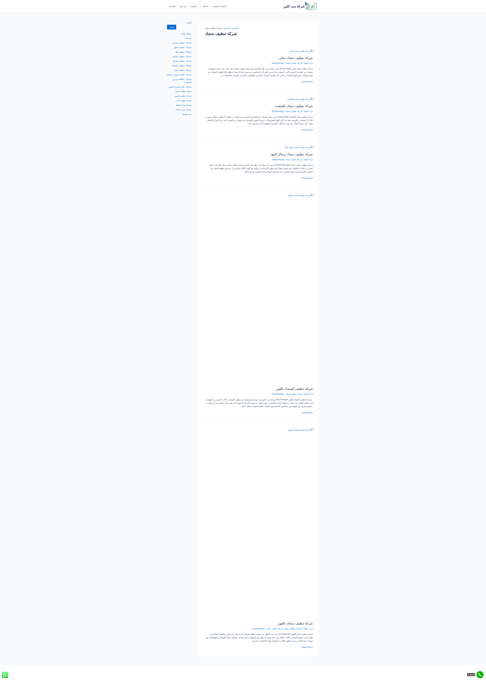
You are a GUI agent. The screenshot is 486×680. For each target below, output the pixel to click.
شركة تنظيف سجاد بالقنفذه (294, 106)
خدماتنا (206, 6)
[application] (201, 6)
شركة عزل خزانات (183, 109)
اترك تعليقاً (308, 63)
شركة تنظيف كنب (183, 100)
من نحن (183, 6)
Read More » (307, 81)
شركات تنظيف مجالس (181, 56)
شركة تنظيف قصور (183, 96)
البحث (188, 22)
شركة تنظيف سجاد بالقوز (295, 623)
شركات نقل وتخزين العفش (179, 86)
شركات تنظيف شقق (182, 47)
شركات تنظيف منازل (293, 628)
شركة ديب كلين (294, 6)
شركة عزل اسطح (183, 105)
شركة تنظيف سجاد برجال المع (292, 154)
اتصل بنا (172, 6)
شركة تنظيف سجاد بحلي (296, 58)
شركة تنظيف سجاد (294, 63)
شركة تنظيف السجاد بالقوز (294, 389)
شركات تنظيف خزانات (181, 42)
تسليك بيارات (185, 33)
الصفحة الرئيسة (219, 6)
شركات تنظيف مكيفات (181, 65)
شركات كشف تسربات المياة (179, 74)
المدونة (193, 6)
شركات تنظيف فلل (183, 52)
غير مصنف (186, 114)
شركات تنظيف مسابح (182, 61)
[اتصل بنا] (480, 674)
